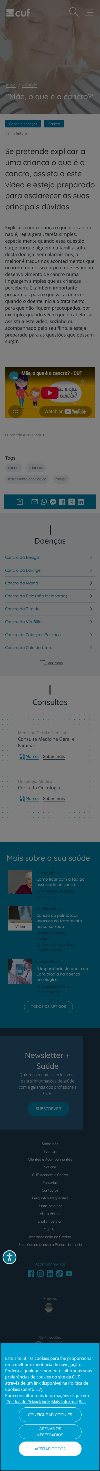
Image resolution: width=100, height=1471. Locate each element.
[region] (50, 1407)
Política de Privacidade (28, 1402)
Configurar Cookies (50, 1414)
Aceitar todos (50, 1448)
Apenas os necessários (50, 1431)
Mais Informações (68, 1402)
